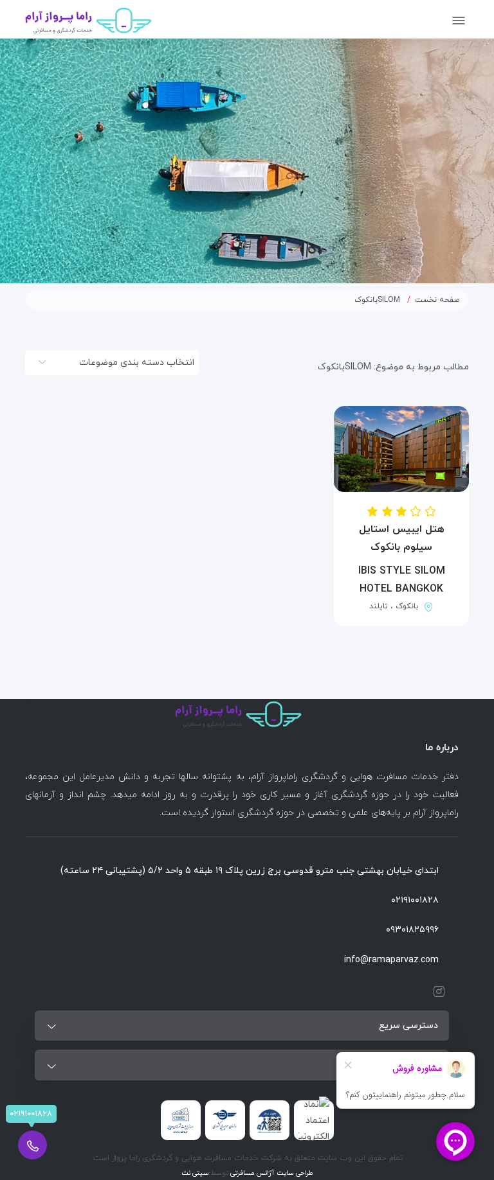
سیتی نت (195, 1173)
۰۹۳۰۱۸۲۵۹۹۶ (412, 930)
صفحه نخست (437, 300)
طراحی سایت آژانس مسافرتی (270, 1173)
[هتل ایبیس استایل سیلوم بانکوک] (401, 449)
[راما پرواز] (88, 18)
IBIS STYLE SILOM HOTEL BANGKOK (401, 580)
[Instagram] (436, 991)
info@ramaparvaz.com (391, 960)
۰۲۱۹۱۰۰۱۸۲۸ (415, 900)
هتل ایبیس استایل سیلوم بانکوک (401, 538)
